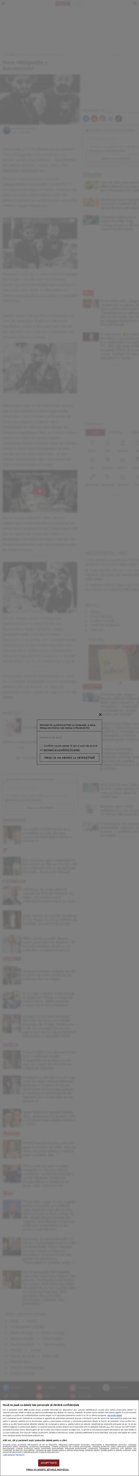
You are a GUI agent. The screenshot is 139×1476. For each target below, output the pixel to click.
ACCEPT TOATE (49, 1463)
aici (108, 1427)
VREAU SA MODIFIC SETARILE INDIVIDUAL (47, 1470)
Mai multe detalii (114, 1415)
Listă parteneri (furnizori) (13, 1455)
